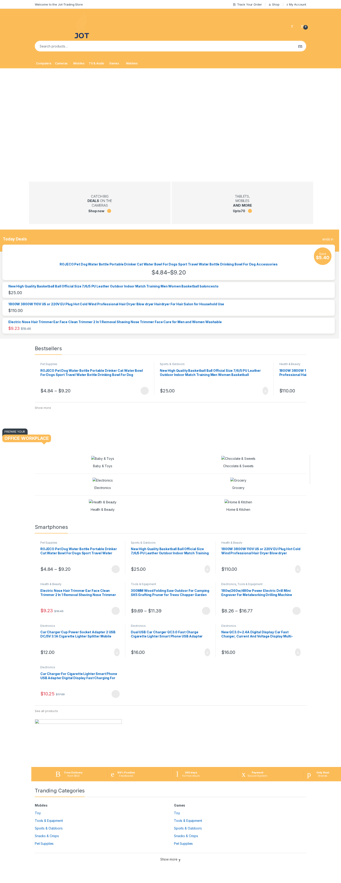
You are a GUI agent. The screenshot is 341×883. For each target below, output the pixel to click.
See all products (46, 711)
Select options (143, 391)
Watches (132, 63)
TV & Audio (96, 63)
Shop (275, 4)
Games (114, 63)
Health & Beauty (289, 364)
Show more (43, 408)
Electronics (228, 584)
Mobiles (78, 63)
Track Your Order (249, 4)
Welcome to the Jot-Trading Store (59, 4)
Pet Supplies (48, 364)
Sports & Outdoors (172, 364)
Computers (43, 63)
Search (300, 46)
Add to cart (265, 391)
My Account (297, 4)
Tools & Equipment (143, 584)
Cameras (61, 63)
